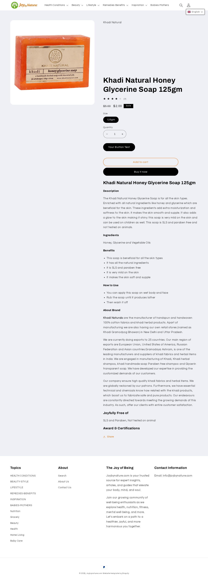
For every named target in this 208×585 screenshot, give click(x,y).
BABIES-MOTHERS (21, 505)
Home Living (17, 535)
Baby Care (16, 541)
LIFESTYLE (16, 487)
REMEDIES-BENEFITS (23, 493)
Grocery (14, 517)
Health (14, 529)
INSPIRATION (18, 499)
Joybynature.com (94, 573)
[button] (56, 5)
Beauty (14, 523)
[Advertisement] (150, 51)
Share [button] (110, 436)
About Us (63, 481)
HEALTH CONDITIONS (23, 476)
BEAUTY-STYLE (19, 481)
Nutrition (15, 511)
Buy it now (141, 171)
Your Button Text (119, 147)
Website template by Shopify (116, 573)
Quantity (108, 127)
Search (62, 476)
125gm (111, 119)
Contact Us (64, 487)
